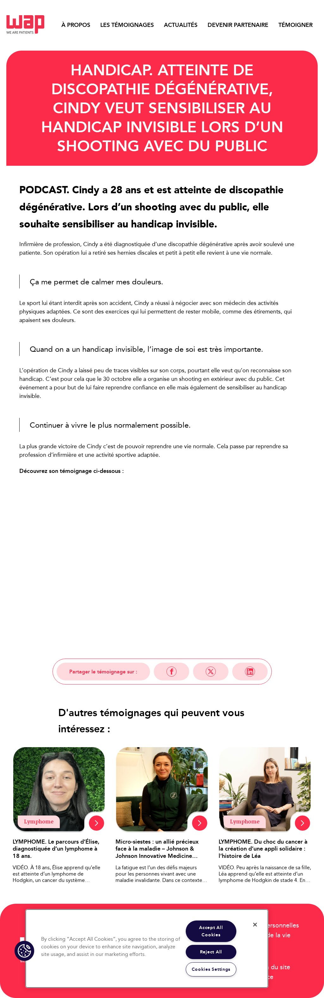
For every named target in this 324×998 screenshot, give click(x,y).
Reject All (211, 952)
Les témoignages (127, 25)
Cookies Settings (211, 969)
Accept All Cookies (211, 931)
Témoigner (295, 25)
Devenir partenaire (238, 25)
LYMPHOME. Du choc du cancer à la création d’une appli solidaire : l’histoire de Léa (263, 849)
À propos (75, 25)
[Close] (255, 925)
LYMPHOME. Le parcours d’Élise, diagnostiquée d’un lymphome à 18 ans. (56, 849)
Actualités (180, 25)
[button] (24, 951)
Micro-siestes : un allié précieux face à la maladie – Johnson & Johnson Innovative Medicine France (157, 849)
